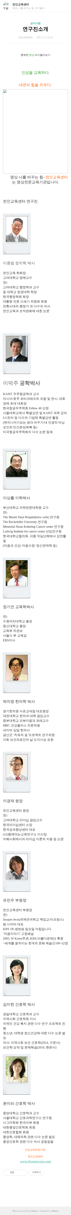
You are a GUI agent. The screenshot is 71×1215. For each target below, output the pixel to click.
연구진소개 (35, 29)
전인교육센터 (20, 4)
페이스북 (26, 1190)
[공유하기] (17, 1172)
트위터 (45, 1190)
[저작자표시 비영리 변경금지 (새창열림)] (49, 1172)
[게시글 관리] (22, 1172)
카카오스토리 (35, 1190)
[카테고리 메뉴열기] (64, 6)
